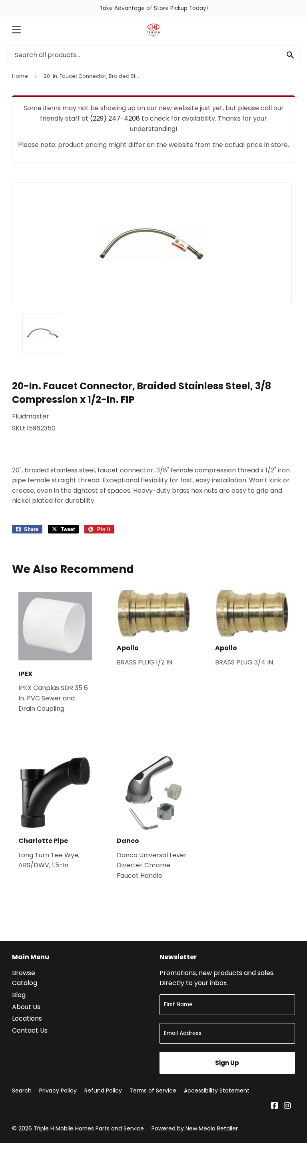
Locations (27, 1018)
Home (20, 76)
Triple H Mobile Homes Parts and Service (89, 1128)
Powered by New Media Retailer (195, 1128)
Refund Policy (103, 1091)
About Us (26, 1006)
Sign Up (227, 1063)
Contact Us (30, 1030)
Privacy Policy (58, 1091)
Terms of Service (153, 1091)
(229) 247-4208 (115, 118)
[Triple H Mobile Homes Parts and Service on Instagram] (287, 1106)
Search (22, 1091)
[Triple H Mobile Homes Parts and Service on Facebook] (274, 1106)
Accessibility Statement (216, 1091)
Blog (19, 994)
